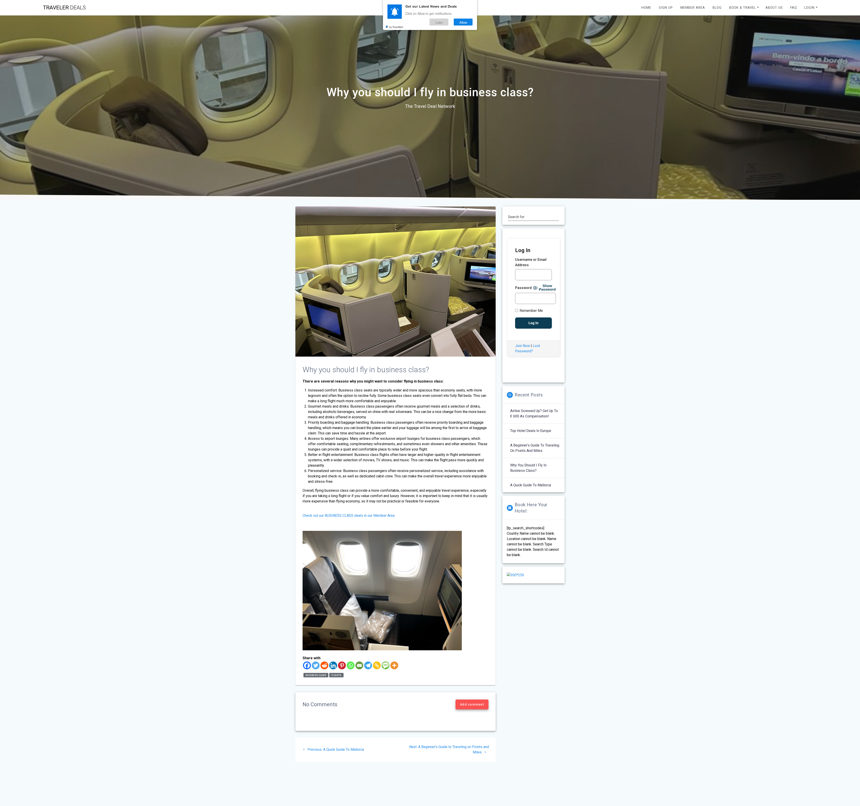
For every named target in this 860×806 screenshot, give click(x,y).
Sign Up (666, 8)
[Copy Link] (377, 665)
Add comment (472, 704)
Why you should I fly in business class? (528, 468)
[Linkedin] (333, 665)
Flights (336, 675)
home (646, 8)
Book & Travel (742, 8)
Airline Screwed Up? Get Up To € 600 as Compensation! (534, 413)
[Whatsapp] (351, 665)
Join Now (522, 346)
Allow (463, 22)
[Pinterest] (342, 665)
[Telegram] (368, 665)
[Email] (359, 665)
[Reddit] (324, 665)
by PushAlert (396, 27)
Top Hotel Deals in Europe (530, 431)
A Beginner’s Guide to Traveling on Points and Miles (534, 448)
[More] (394, 665)
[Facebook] (307, 665)
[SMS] (385, 665)
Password (523, 288)
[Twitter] (316, 665)
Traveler (64, 7)
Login (809, 8)
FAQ (793, 8)
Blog (717, 8)
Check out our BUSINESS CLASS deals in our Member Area (349, 515)
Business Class (316, 675)
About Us (774, 8)
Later (439, 22)
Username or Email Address (530, 262)
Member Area (692, 8)
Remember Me (531, 310)
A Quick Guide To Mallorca (530, 485)
